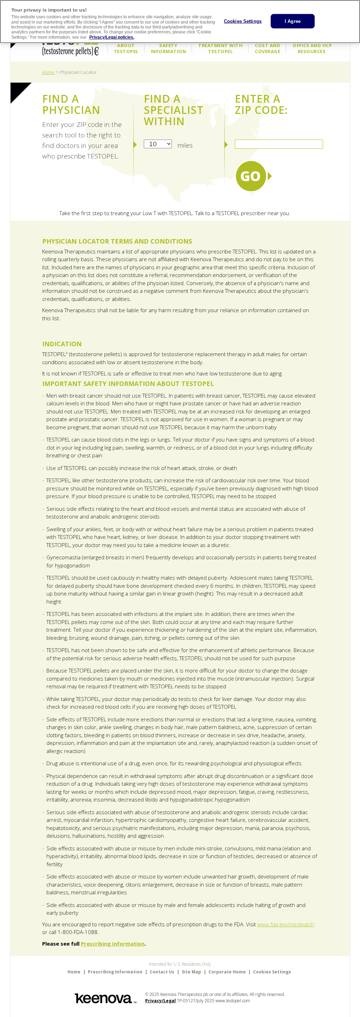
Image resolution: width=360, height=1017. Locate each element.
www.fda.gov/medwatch (285, 924)
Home (48, 72)
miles (185, 145)
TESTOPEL (70, 44)
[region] (180, 21)
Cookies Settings (243, 21)
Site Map (191, 972)
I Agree (293, 21)
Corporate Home (227, 972)
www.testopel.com (232, 1001)
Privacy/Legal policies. (111, 37)
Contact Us (162, 972)
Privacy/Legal (160, 1001)
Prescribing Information (112, 943)
